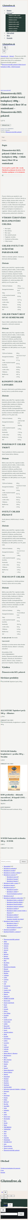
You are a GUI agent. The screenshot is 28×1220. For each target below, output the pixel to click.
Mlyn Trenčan (7, 1059)
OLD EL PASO (8, 1087)
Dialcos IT (6, 996)
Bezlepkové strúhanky (13, 28)
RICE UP (6, 1102)
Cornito (6, 988)
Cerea (5, 981)
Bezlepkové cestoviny (13, 19)
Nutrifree (6, 1083)
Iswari (5, 1030)
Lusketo (6, 1051)
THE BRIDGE (7, 1127)
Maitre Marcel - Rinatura (10, 1053)
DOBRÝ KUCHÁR (9, 998)
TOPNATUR (7, 1129)
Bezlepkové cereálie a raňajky (14, 15)
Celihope (6, 975)
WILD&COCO (8, 1142)
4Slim (5, 941)
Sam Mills (6, 1106)
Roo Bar (6, 1104)
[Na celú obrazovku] (5, 1196)
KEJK (5, 1034)
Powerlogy (7, 1095)
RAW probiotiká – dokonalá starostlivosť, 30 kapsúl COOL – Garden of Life (13, 797)
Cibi (5, 983)
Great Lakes (7, 1021)
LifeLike (6, 1049)
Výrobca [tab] (4, 140)
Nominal (6, 1078)
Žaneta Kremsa (8, 1146)
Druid (5, 1005)
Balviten (6, 954)
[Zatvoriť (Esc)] (13, 1196)
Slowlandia (7, 1118)
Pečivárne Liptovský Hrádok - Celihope (15, 1089)
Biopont (6, 969)
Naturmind (7, 1076)
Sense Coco (7, 1116)
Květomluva (7, 1038)
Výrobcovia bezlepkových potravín (10, 1168)
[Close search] (3, 1210)
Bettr (5, 960)
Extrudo (6, 1009)
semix (5, 1114)
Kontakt (9, 38)
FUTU (5, 1017)
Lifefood (6, 1047)
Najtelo (6, 1064)
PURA (5, 1100)
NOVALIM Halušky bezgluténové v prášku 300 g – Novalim (12, 754)
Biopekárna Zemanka (9, 967)
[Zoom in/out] (2, 1196)
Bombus (6, 973)
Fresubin (6, 1015)
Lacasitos (6, 1043)
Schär (5, 1108)
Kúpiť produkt (5, 807)
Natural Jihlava (8, 1072)
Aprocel (6, 950)
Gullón (6, 1024)
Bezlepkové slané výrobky (14, 26)
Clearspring (7, 986)
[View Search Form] (5, 48)
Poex (5, 1093)
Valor (5, 1131)
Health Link (7, 1028)
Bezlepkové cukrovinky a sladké (15, 17)
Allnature (6, 943)
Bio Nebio (6, 962)
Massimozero (7, 1055)
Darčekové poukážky (12, 1206)
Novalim (6, 1081)
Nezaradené (6, 90)
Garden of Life (8, 1019)
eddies (5, 1007)
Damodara (6, 992)
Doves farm (7, 1000)
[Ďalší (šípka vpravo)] (5, 1198)
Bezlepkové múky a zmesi (14, 22)
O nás (2, 1170)
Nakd (5, 1066)
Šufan (5, 1125)
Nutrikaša (6, 1085)
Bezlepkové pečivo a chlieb (14, 24)
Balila (5, 952)
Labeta (5, 1040)
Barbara (6, 956)
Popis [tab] (3, 137)
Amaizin (6, 946)
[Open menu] (4, 51)
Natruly (6, 1068)
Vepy (5, 1133)
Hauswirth (6, 1026)
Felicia (5, 1011)
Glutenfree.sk (4, 56)
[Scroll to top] (2, 1192)
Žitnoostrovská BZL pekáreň (13, 132)
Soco (5, 1121)
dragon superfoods (9, 1002)
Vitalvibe (6, 1137)
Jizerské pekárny (8, 1032)
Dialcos (6, 994)
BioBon (6, 965)
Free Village (7, 1013)
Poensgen (6, 1091)
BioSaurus (6, 971)
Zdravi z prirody (8, 1148)
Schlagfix (6, 1110)
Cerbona (6, 979)
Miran (5, 1057)
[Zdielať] (9, 1196)
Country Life (7, 990)
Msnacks (6, 1062)
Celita (5, 977)
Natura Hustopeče (9, 1070)
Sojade (5, 1123)
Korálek (6, 1036)
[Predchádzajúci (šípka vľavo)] (2, 1198)
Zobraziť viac (5, 125)
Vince (5, 1135)
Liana (5, 1045)
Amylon (6, 948)
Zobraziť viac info (7, 720)
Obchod (11, 56)
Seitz (5, 1112)
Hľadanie (24, 861)
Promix (6, 1097)
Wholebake (7, 1140)
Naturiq (6, 1074)
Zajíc (5, 1144)
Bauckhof (6, 958)
